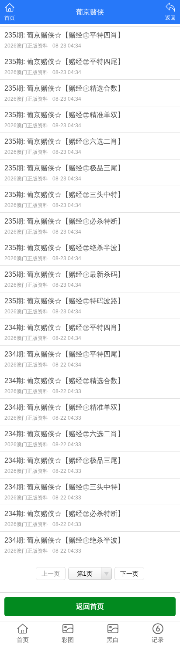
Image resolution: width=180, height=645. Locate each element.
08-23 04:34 (66, 46)
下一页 (129, 573)
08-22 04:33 (66, 391)
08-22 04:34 (66, 338)
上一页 (51, 573)
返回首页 (90, 606)
